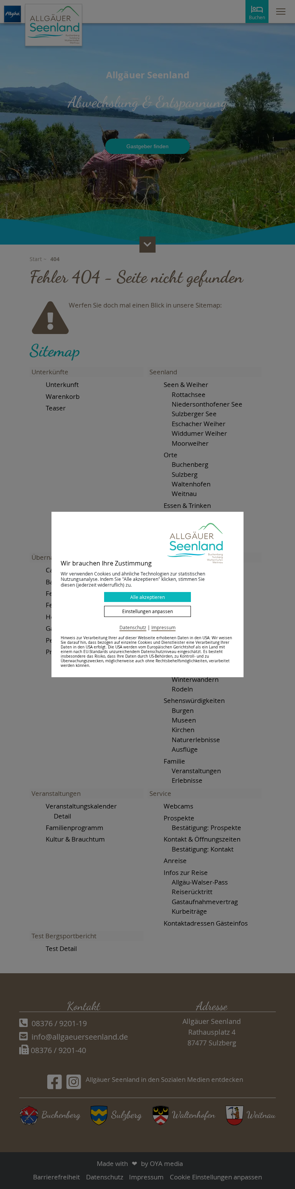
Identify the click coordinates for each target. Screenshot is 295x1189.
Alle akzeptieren (147, 597)
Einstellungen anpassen (147, 611)
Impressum (163, 627)
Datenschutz (132, 627)
